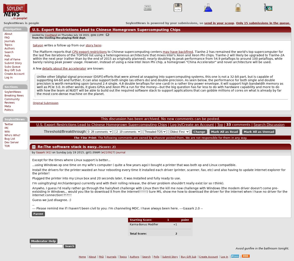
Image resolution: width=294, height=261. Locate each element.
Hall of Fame (12, 59)
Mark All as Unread (259, 131)
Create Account (15, 73)
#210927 (108, 152)
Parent (38, 213)
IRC (7, 128)
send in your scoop (219, 23)
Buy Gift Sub (13, 70)
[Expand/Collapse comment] (34, 147)
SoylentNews (15, 11)
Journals (10, 41)
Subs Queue (12, 66)
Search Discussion (269, 125)
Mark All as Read (224, 131)
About (8, 33)
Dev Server (12, 142)
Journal (120, 152)
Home (82, 256)
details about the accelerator (64, 68)
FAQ (7, 37)
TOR (7, 146)
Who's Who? (12, 135)
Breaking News (14, 95)
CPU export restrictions (89, 51)
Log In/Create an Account (192, 125)
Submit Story (13, 63)
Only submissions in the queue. (263, 23)
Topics (8, 44)
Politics (9, 109)
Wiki (7, 131)
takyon (38, 45)
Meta (8, 106)
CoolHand (51, 35)
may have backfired (178, 51)
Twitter (9, 124)
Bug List (10, 138)
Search (9, 52)
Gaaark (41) (43, 152)
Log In (9, 77)
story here (93, 45)
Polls (7, 55)
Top (220, 125)
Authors (10, 48)
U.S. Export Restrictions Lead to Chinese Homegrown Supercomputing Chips (106, 30)
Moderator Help (43, 241)
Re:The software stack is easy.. (68, 147)
